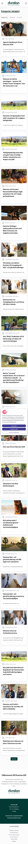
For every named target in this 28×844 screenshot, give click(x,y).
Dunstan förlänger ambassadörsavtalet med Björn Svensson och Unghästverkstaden (12, 229)
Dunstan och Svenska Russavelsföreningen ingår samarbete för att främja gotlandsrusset (13, 192)
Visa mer (14, 759)
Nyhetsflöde (14, 839)
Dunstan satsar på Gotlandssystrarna (10, 632)
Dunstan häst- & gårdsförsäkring (14, 815)
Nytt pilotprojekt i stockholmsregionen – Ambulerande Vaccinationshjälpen (11, 523)
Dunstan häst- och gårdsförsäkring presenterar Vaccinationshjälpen (13, 596)
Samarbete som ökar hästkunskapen (10, 485)
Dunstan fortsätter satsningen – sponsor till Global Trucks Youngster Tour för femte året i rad (14, 82)
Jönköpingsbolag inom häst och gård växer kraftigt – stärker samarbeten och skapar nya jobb (13, 156)
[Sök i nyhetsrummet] (26, 3)
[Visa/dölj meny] (2, 3)
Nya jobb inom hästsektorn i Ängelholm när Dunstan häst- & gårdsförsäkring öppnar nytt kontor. (13, 670)
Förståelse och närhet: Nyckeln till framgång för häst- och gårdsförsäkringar (13, 265)
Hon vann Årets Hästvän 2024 (14, 447)
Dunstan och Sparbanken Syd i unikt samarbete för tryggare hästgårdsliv (14, 118)
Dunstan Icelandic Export (14, 817)
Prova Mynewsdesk (14, 834)
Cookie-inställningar (14, 432)
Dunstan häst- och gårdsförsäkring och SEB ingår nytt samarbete (12, 559)
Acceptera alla (14, 429)
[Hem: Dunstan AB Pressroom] (13, 3)
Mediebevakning (14, 830)
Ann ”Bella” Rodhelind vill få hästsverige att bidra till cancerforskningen (13, 338)
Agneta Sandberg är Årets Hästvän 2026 (12, 43)
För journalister (14, 837)
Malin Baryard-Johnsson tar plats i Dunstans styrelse (13, 742)
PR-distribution (14, 832)
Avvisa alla (14, 425)
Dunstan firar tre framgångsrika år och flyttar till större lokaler (13, 302)
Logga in (14, 841)
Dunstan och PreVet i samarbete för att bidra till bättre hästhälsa (13, 706)
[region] (14, 422)
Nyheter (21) (4, 17)
